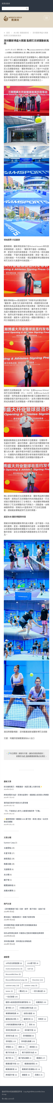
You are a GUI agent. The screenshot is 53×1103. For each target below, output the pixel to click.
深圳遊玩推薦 (28, 1041)
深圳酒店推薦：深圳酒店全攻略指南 (17, 941)
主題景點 (7, 848)
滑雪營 (9, 1047)
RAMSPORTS (40, 50)
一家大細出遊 (38, 991)
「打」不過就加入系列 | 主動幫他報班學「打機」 (22, 811)
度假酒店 (7, 858)
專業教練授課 (12, 1013)
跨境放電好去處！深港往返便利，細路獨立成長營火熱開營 (26, 795)
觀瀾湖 (40, 1058)
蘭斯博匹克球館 (41, 52)
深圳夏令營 (30, 1030)
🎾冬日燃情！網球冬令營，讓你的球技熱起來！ (26, 753)
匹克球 (47, 50)
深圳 (32, 1024)
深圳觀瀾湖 (28, 1036)
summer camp (30, 985)
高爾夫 (38, 1075)
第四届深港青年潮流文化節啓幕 (16, 803)
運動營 (26, 1075)
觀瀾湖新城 (24, 33)
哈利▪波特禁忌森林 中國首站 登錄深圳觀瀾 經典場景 (24, 933)
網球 (21, 1047)
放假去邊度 (29, 1013)
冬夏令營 (7, 853)
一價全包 (22, 991)
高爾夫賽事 (8, 890)
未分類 (16, 33)
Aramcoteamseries (14, 969)
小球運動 (9, 52)
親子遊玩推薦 (24, 1058)
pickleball (32, 50)
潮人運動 (27, 52)
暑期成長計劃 (12, 1019)
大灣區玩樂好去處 (27, 1008)
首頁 (8, 33)
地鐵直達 (41, 1002)
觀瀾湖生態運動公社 (31, 1069)
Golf (30, 969)
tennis (9, 991)
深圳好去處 (12, 1036)
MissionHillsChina (13, 974)
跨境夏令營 (11, 1075)
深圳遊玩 (11, 1041)
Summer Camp (9, 843)
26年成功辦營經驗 (14, 963)
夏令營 (10, 1008)
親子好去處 (11, 1052)
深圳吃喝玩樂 (12, 1030)
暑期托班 (28, 1019)
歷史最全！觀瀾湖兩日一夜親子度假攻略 (19, 917)
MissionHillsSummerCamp (16, 980)
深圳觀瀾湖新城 (17, 52)
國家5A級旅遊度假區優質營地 (18, 1002)
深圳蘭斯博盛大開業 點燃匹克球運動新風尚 (20, 925)
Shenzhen (37, 980)
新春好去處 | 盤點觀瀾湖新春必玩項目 (30, 756)
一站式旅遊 (12, 997)
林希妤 (42, 1019)
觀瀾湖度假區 (31, 1064)
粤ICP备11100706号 (8, 1099)
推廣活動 (7, 864)
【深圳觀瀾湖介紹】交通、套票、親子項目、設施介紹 (24, 909)
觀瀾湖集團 (6, 3)
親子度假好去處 (29, 1052)
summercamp (12, 985)
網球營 (33, 1047)
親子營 (6, 880)
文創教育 (7, 869)
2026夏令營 (32, 963)
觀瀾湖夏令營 (12, 1064)
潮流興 (32, 52)
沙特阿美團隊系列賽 (15, 1024)
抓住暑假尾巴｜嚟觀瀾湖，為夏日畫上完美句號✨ (23, 787)
